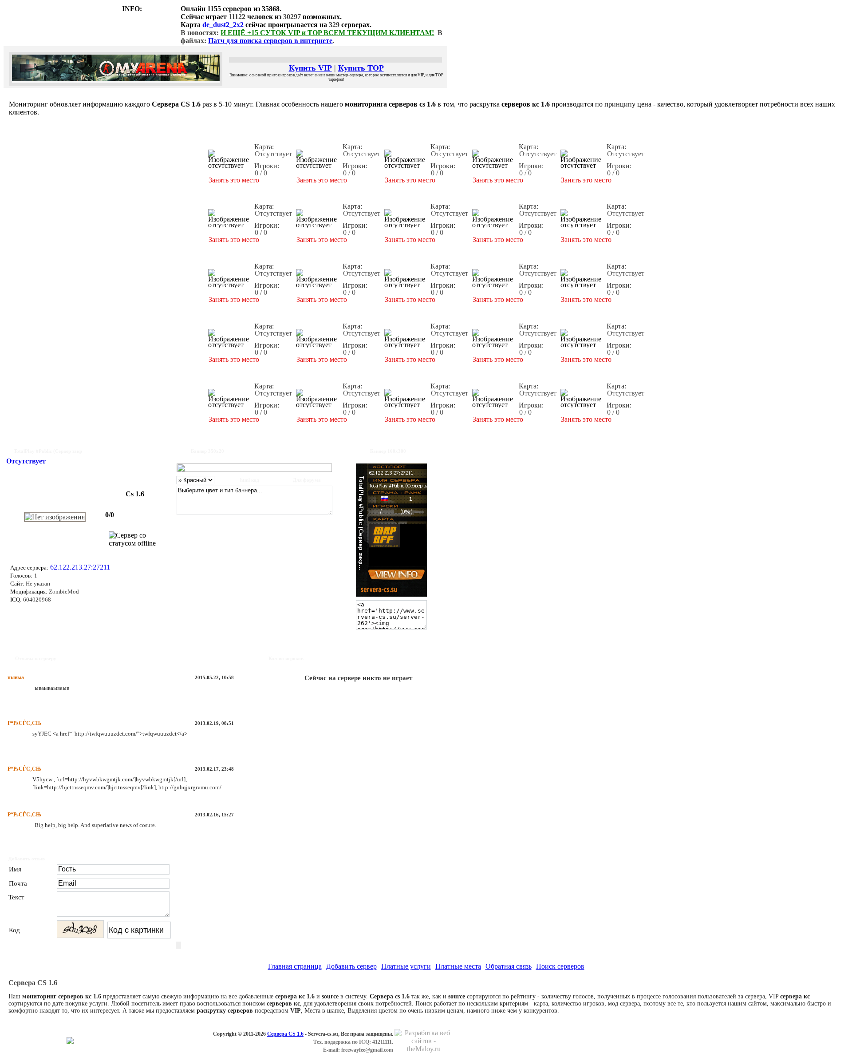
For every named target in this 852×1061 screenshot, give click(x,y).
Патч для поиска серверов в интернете (270, 40)
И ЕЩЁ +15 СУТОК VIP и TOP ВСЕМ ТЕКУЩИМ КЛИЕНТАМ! (327, 32)
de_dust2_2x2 (223, 24)
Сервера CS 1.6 (285, 1034)
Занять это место (234, 180)
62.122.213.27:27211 (80, 567)
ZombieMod (63, 591)
